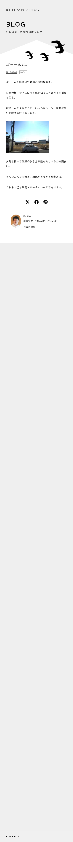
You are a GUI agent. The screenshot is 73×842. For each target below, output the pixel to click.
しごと (23, 72)
